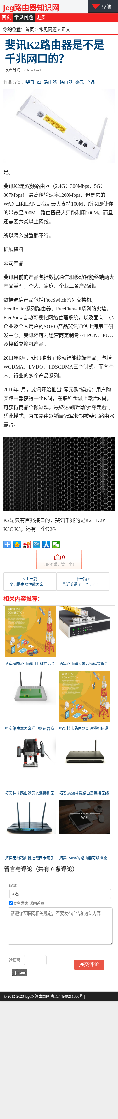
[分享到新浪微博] (27, 544)
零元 (79, 82)
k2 (39, 82)
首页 (6, 17)
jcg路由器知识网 (31, 7)
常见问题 (23, 17)
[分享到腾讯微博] (37, 544)
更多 (41, 17)
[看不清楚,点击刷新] (19, 972)
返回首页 (36, 903)
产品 (91, 82)
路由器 (50, 82)
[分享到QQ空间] (17, 544)
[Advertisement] (59, 1060)
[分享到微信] (56, 544)
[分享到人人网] (46, 544)
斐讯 (29, 82)
